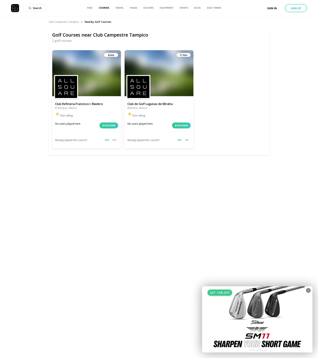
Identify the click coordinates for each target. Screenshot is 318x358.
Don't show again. (258, 349)
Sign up (296, 8)
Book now (108, 125)
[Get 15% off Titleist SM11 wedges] (257, 319)
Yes (107, 140)
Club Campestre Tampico (64, 22)
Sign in (272, 8)
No (114, 140)
